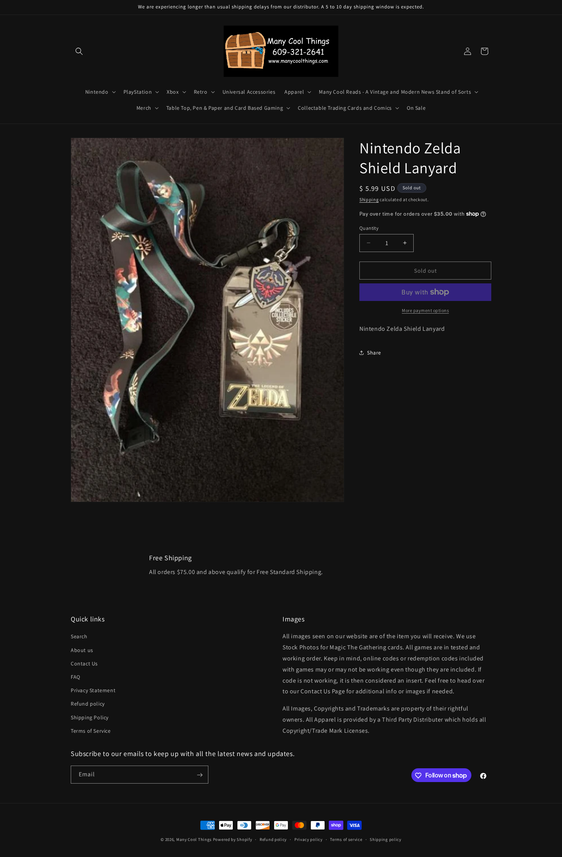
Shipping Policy (90, 717)
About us (82, 650)
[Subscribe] (199, 775)
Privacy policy (308, 839)
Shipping (369, 199)
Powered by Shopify (232, 839)
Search (79, 636)
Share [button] (374, 352)
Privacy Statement (93, 690)
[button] (79, 51)
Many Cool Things (194, 839)
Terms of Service (91, 730)
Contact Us (84, 663)
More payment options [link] (425, 310)
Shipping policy (385, 839)
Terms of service (346, 839)
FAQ (75, 676)
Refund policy (88, 704)
